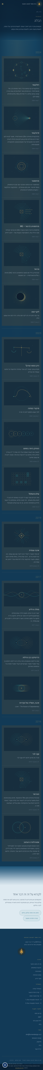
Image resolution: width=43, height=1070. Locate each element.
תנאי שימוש (18, 1060)
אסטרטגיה (38, 971)
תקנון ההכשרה (28, 1064)
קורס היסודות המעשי (32, 918)
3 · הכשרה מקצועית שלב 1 (33, 1000)
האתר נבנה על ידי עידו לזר (15, 1064)
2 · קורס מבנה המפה (35, 996)
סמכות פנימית (37, 975)
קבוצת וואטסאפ (36, 1038)
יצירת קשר (38, 1049)
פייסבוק (39, 1042)
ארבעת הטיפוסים (36, 968)
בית (40, 12)
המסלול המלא (37, 989)
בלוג (40, 1024)
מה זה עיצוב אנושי (36, 964)
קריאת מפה (38, 1013)
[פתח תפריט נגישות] (5, 1065)
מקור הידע (38, 979)
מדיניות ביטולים (37, 1064)
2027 (39, 1017)
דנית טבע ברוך (37, 1021)
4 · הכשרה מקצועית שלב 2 (33, 1003)
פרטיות (12, 1060)
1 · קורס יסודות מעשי (35, 992)
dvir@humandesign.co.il (33, 1034)
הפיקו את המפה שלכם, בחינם (30, 913)
